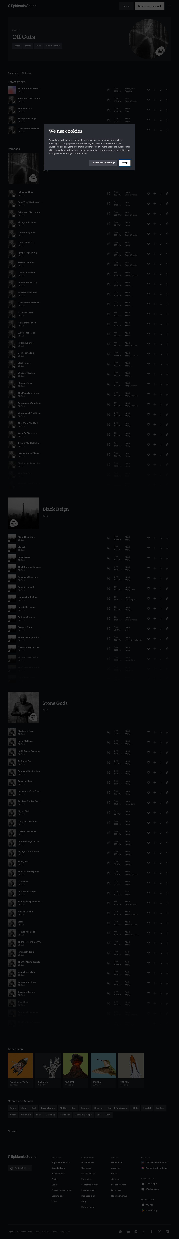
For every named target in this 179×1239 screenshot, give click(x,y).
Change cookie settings (103, 162)
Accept (125, 162)
